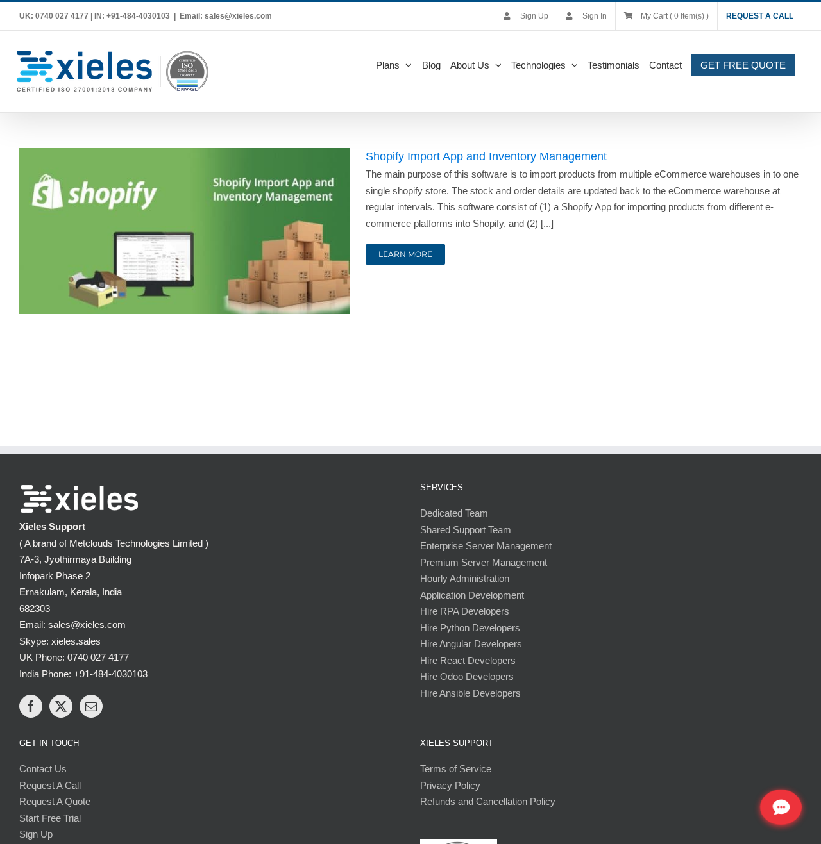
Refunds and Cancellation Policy (487, 801)
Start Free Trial (50, 818)
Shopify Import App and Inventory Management (486, 156)
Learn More (405, 254)
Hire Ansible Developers (470, 693)
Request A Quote (54, 801)
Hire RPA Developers (464, 611)
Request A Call (50, 785)
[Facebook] (30, 706)
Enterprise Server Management (486, 545)
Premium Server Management (483, 562)
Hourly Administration (464, 578)
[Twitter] (60, 706)
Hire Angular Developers (471, 643)
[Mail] (91, 706)
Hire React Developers (468, 660)
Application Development (472, 595)
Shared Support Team (465, 529)
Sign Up (36, 834)
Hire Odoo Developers (467, 676)
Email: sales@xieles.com (226, 16)
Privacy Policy (450, 785)
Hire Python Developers (470, 627)
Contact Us (43, 768)
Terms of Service (455, 768)
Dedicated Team (454, 513)
